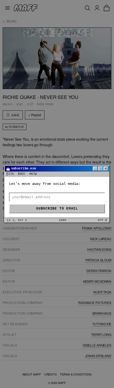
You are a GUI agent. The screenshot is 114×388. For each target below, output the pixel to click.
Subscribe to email (57, 209)
